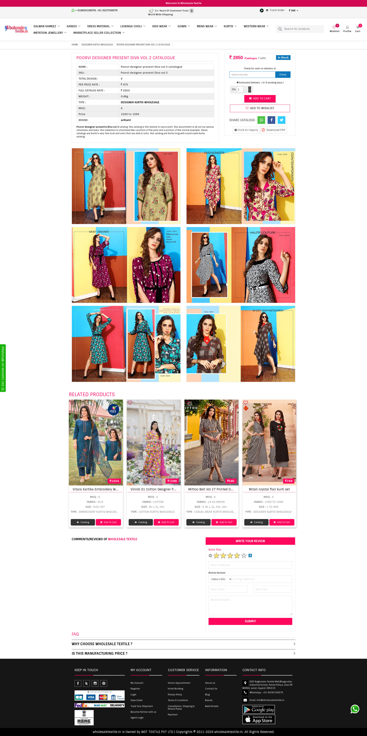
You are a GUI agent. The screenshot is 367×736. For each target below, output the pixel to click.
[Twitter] (281, 120)
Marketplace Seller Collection (97, 32)
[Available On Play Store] (262, 10)
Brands (209, 700)
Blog (207, 694)
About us (210, 682)
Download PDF (275, 130)
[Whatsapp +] (261, 120)
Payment (173, 714)
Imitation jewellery (48, 32)
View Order (137, 700)
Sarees (72, 26)
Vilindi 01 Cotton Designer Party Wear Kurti (163, 489)
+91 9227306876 (107, 10)
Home (75, 44)
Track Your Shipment (142, 706)
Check (282, 74)
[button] (347, 29)
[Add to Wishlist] (72, 402)
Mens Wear (205, 26)
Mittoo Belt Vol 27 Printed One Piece (216, 489)
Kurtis (228, 26)
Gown (182, 26)
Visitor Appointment (179, 682)
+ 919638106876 (85, 10)
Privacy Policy (175, 694)
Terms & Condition (178, 700)
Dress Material (98, 26)
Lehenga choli (131, 26)
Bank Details (211, 706)
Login (133, 694)
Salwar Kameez (44, 26)
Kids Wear (159, 26)
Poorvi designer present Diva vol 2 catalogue (143, 44)
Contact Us (211, 688)
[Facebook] (271, 120)
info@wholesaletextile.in (270, 700)
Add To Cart (110, 522)
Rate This (215, 549)
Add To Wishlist (261, 108)
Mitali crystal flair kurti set (269, 489)
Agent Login (137, 717)
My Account (137, 682)
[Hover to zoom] (126, 186)
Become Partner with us (143, 711)
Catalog (84, 522)
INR (293, 10)
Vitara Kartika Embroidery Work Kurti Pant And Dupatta (115, 489)
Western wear (254, 26)
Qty (234, 89)
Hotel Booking (175, 688)
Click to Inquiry (247, 130)
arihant (126, 120)
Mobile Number (217, 573)
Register (135, 688)
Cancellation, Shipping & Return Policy (181, 707)
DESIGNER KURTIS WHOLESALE (97, 44)
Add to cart (261, 98)
